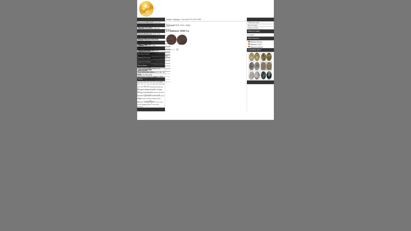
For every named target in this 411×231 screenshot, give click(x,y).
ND (145, 87)
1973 (142, 84)
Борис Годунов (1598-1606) (147, 36)
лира (139, 98)
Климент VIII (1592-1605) (146, 48)
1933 (148, 82)
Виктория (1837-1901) (145, 62)
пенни (154, 98)
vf (148, 86)
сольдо (161, 102)
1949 (161, 82)
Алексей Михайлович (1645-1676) (149, 34)
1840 (141, 82)
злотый (156, 95)
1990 (142, 87)
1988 (163, 84)
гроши (147, 95)
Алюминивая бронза (156, 87)
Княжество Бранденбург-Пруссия (149, 28)
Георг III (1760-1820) (145, 54)
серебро (149, 101)
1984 (160, 84)
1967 (138, 84)
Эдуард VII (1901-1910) (145, 64)
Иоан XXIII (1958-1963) (146, 72)
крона (162, 95)
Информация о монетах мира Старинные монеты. (172, 13)
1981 (157, 84)
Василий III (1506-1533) (146, 25)
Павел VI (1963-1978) (145, 75)
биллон (161, 92)
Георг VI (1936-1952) (145, 70)
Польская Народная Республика (148, 40)
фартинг (149, 104)
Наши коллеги (253, 28)
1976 (148, 84)
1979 (151, 84)
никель (149, 98)
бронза (140, 95)
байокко (155, 92)
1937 (154, 82)
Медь (140, 92)
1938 (157, 82)
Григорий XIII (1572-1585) (147, 45)
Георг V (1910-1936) (144, 67)
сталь (139, 104)
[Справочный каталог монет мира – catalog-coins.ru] (146, 16)
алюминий (148, 92)
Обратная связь (253, 22)
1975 (145, 84)
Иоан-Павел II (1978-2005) (146, 80)
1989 (138, 87)
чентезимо (155, 104)
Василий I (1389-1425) (145, 22)
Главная (169, 19)
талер (143, 104)
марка (144, 98)
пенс (159, 98)
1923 (144, 82)
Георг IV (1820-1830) (145, 56)
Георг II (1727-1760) (144, 51)
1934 (151, 82)
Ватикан (176, 19)
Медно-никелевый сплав (149, 89)
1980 (154, 84)
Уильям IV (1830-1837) (145, 59)
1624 (138, 82)
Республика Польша (144, 42)
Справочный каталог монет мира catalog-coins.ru (172, 6)
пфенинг (140, 102)
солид (157, 102)
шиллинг (140, 106)
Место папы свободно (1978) (147, 77)
